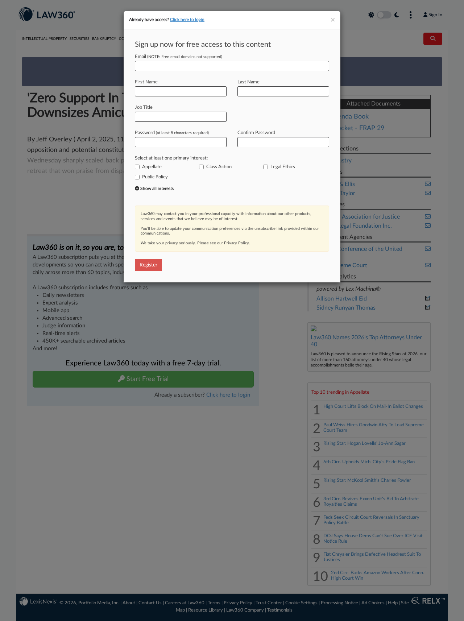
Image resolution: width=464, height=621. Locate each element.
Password (172, 133)
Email (178, 56)
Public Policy (155, 177)
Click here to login (187, 19)
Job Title (144, 107)
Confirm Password (256, 133)
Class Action (219, 167)
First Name (146, 82)
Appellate (152, 167)
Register (148, 265)
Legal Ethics (282, 167)
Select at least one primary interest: (171, 158)
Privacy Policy (236, 243)
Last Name (248, 82)
